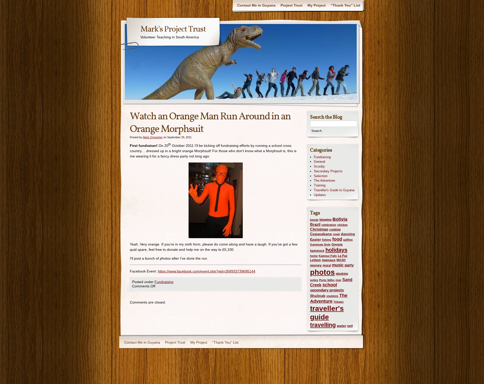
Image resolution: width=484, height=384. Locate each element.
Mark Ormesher (153, 137)
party (349, 265)
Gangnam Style (320, 244)
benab (314, 219)
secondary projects (327, 290)
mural (327, 265)
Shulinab (317, 296)
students (332, 295)
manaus (329, 260)
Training (319, 185)
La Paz (342, 256)
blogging (325, 220)
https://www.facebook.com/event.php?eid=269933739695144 (206, 271)
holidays (336, 250)
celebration (328, 224)
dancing (348, 234)
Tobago (339, 301)
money (316, 265)
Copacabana (321, 234)
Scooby (319, 166)
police (314, 280)
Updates (320, 195)
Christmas (319, 229)
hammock (317, 251)
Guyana (337, 244)
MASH (341, 260)
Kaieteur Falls (328, 255)
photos (322, 272)
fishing (326, 239)
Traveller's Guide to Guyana (334, 190)
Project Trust (291, 5)
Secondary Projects (328, 171)
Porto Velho (327, 280)
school (329, 284)
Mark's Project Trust (173, 29)
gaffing (348, 239)
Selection (320, 176)
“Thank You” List (345, 5)
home (314, 255)
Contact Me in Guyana (256, 5)
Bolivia (339, 219)
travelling (323, 325)
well (350, 326)
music (338, 265)
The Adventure (324, 180)
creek (336, 234)
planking (342, 274)
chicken (342, 224)
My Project (317, 5)
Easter (315, 239)
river (338, 280)
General (319, 161)
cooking (335, 229)
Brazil (315, 224)
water (341, 326)
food (337, 239)
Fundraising (164, 282)
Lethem (315, 260)
